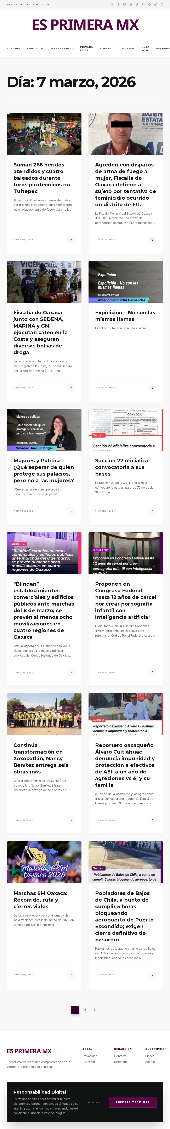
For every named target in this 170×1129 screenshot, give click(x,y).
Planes (149, 1056)
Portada (13, 48)
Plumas (107, 48)
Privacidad (95, 1102)
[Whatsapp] (155, 4)
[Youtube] (143, 4)
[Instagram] (124, 4)
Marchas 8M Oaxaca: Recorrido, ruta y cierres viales (40, 899)
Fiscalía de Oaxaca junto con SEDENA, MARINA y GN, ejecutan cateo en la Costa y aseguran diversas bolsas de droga (40, 332)
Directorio (121, 1061)
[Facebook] (118, 4)
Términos (89, 1061)
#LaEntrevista (62, 48)
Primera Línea (86, 48)
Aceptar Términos (133, 1102)
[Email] (161, 4)
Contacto (120, 1056)
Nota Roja (145, 48)
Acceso (150, 1061)
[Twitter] (112, 4)
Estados (128, 48)
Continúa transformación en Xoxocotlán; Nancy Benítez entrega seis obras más (40, 758)
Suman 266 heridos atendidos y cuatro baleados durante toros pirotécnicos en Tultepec (41, 178)
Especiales (35, 48)
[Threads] (130, 4)
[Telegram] (149, 4)
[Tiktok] (137, 4)
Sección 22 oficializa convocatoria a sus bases (121, 467)
